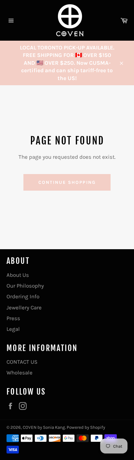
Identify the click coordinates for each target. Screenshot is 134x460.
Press (13, 318)
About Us (18, 275)
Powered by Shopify (86, 427)
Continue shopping (67, 182)
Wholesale (20, 372)
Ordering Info (23, 296)
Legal (13, 329)
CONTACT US (22, 362)
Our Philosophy (25, 285)
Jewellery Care (24, 307)
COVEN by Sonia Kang (44, 427)
